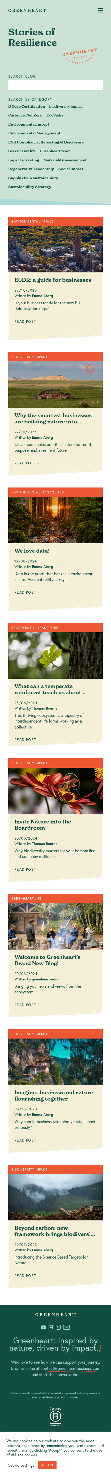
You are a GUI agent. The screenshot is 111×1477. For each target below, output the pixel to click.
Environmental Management (34, 133)
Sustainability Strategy (29, 186)
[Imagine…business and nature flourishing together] (55, 1093)
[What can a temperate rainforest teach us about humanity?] (55, 687)
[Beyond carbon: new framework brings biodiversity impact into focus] (55, 1228)
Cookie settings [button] (21, 1465)
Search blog (22, 76)
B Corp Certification (26, 106)
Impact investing (23, 160)
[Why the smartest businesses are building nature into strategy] (55, 416)
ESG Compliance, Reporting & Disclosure (46, 142)
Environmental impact (28, 124)
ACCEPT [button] (47, 1465)
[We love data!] (55, 551)
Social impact (70, 169)
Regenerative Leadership (31, 169)
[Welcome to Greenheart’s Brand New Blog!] (55, 957)
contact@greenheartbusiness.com (70, 1368)
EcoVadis (55, 115)
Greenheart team (55, 151)
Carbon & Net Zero (25, 115)
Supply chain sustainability (33, 178)
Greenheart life (22, 151)
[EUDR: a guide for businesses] (55, 280)
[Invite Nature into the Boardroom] (55, 822)
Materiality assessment (65, 160)
